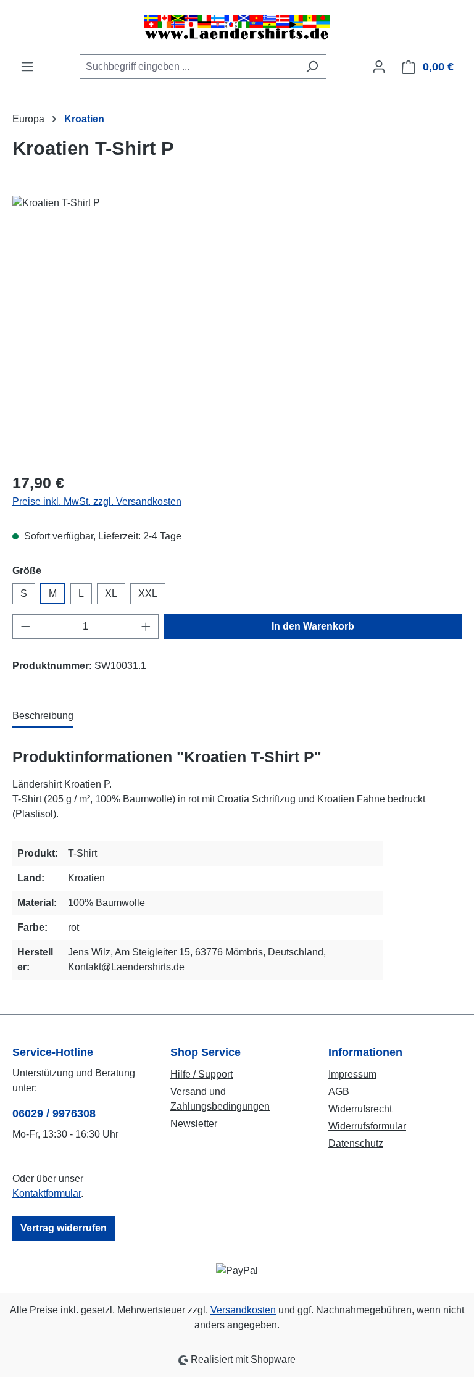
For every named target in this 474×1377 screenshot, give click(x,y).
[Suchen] (311, 66)
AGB (338, 1091)
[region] (237, 328)
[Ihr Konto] (379, 66)
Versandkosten (243, 1310)
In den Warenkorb (313, 626)
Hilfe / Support (201, 1074)
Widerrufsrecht (360, 1109)
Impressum (352, 1074)
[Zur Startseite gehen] (237, 27)
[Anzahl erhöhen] (146, 626)
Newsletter (193, 1123)
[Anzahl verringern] (25, 626)
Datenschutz (355, 1143)
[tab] (42, 716)
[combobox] (189, 66)
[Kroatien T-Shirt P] (236, 328)
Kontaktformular (46, 1193)
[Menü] (27, 66)
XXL (147, 593)
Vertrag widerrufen (63, 1228)
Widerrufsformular (367, 1126)
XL (111, 593)
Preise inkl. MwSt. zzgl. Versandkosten (96, 501)
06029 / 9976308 (54, 1113)
